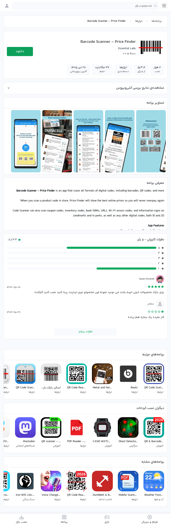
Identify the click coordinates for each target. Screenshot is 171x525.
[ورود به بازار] (7, 6)
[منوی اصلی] (164, 5)
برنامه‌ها (157, 21)
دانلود (20, 51)
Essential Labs (127, 48)
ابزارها (138, 21)
